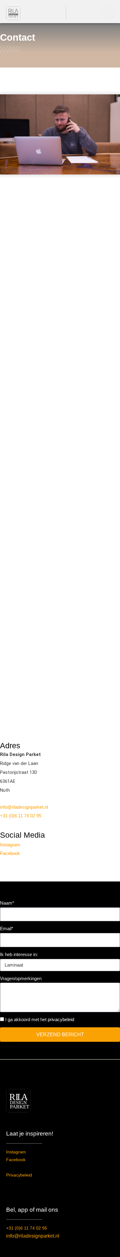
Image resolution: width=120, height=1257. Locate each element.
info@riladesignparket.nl (24, 807)
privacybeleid (61, 1019)
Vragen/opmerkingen (21, 978)
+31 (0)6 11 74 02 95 (20, 815)
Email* (6, 928)
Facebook (10, 853)
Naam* (7, 903)
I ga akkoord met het (39, 1019)
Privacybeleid (19, 1175)
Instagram (10, 844)
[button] (108, 13)
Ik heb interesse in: (19, 954)
